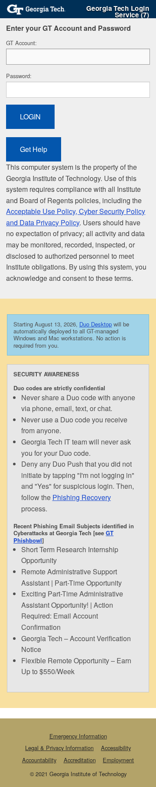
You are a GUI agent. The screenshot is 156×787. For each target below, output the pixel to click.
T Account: (21, 43)
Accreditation (80, 760)
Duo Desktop (95, 324)
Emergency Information (78, 736)
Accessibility (116, 748)
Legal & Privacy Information (59, 748)
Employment (118, 760)
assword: (19, 76)
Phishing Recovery (81, 497)
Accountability (39, 760)
